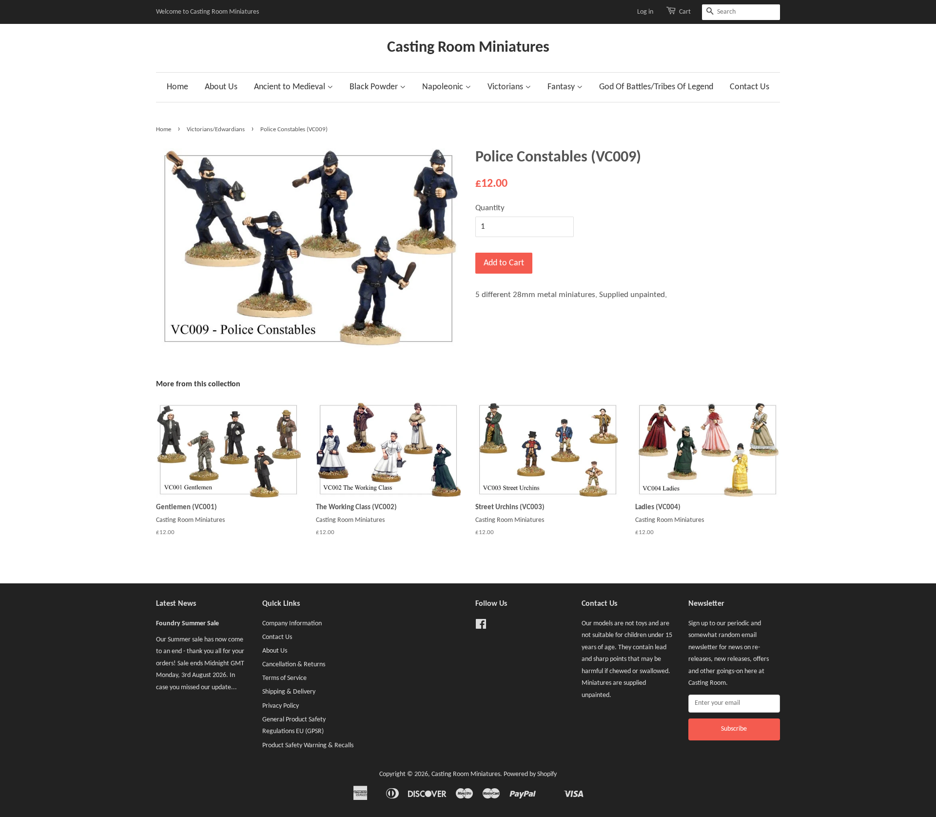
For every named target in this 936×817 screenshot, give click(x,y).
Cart (685, 12)
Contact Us (749, 87)
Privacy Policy (280, 706)
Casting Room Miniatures (468, 48)
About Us (221, 87)
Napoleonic (443, 87)
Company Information (292, 623)
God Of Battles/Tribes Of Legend (656, 87)
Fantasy (562, 87)
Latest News (176, 604)
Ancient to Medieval (290, 87)
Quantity (490, 208)
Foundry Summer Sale (187, 623)
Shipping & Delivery (288, 692)
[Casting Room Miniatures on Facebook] (481, 626)
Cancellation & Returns (293, 664)
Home (177, 87)
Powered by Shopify (530, 774)
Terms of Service (284, 678)
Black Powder (375, 87)
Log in (645, 12)
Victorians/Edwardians (216, 129)
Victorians (506, 87)
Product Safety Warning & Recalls (307, 745)
